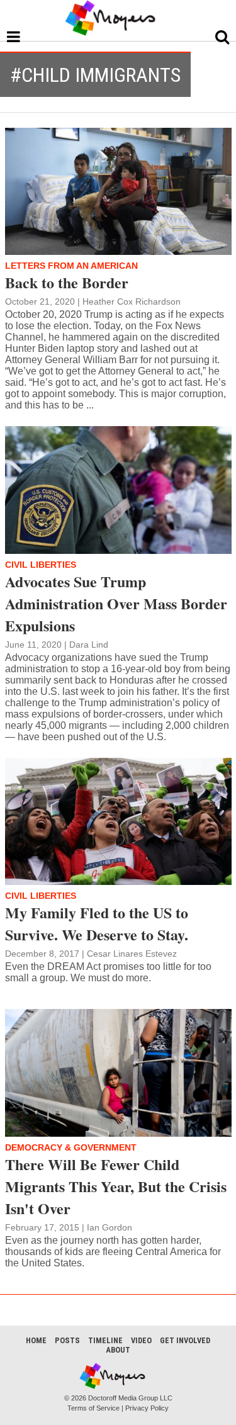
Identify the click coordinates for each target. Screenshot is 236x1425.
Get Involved (185, 1340)
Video (141, 1340)
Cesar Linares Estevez (132, 954)
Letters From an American (71, 266)
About (118, 1350)
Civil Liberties (40, 565)
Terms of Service (93, 1408)
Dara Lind (88, 644)
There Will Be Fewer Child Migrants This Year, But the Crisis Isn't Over (116, 1186)
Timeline (105, 1340)
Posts (67, 1340)
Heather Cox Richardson (131, 301)
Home (36, 1340)
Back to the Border (66, 282)
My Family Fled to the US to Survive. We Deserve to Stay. (96, 923)
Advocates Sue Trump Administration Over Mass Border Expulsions (116, 603)
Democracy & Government (71, 1147)
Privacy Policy (147, 1408)
